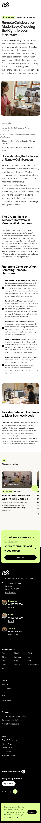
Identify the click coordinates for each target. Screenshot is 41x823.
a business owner (20, 537)
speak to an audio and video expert (18, 548)
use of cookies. (14, 817)
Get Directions (10, 592)
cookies (12, 812)
